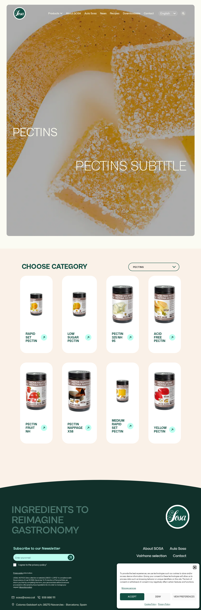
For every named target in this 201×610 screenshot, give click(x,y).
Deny (158, 596)
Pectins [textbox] (138, 267)
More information (25, 587)
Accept (132, 596)
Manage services (129, 588)
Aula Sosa (178, 548)
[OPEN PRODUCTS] (61, 13)
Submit (70, 557)
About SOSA (153, 548)
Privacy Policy (164, 604)
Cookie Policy (150, 604)
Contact (179, 555)
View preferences (184, 596)
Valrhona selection (151, 555)
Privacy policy (18, 573)
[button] (194, 567)
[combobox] (153, 267)
